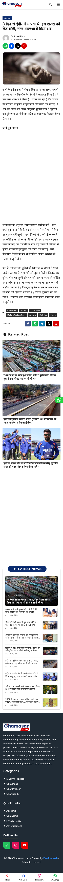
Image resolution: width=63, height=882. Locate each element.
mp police (43, 315)
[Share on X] (49, 323)
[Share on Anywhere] (56, 323)
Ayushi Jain (19, 36)
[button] (50, 4)
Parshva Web (50, 858)
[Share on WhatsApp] (35, 323)
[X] (18, 46)
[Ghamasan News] (12, 4)
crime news (11, 311)
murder (53, 315)
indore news (35, 311)
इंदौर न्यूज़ (7, 18)
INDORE (23, 311)
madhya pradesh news (16, 315)
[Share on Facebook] (28, 323)
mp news (32, 315)
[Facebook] (5, 46)
